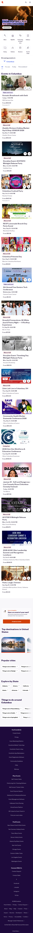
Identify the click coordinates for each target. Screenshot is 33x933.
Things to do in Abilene (9, 666)
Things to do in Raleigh (9, 671)
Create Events (16, 733)
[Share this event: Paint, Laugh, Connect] (28, 578)
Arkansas (14, 690)
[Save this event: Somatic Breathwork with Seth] (25, 88)
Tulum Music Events (16, 833)
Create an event (16, 621)
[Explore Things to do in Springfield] (19, 717)
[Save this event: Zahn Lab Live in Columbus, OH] (24, 381)
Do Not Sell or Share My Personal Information (16, 924)
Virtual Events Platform (16, 807)
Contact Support (16, 871)
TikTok (16, 895)
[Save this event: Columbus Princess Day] (24, 249)
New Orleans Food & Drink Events (16, 825)
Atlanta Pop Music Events (16, 841)
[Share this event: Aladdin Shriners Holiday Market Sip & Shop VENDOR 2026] (28, 120)
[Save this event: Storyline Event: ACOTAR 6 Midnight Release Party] (25, 153)
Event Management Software (16, 799)
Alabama (5, 686)
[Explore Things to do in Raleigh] (17, 670)
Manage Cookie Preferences (15, 920)
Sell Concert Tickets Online (16, 787)
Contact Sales (16, 875)
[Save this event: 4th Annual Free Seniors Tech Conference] (25, 280)
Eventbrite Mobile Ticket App (16, 745)
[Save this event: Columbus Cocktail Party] (24, 186)
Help (15, 908)
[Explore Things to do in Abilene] (17, 666)
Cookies (25, 916)
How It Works (7, 904)
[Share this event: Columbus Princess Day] (28, 249)
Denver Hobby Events (16, 837)
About (6, 908)
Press (25, 908)
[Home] (2, 2)
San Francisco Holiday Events (16, 829)
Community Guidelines (16, 761)
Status (25, 912)
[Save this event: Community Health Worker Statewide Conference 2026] (25, 411)
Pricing (16, 737)
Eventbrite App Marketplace (16, 753)
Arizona (15, 686)
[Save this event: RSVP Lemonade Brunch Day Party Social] (25, 216)
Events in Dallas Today (16, 853)
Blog (10, 908)
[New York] (13, 651)
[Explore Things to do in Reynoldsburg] (21, 708)
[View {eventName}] (16, 83)
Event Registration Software (16, 757)
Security (12, 912)
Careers (20, 908)
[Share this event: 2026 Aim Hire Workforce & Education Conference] (28, 441)
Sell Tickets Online (17, 779)
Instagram (16, 891)
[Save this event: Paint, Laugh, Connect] (24, 578)
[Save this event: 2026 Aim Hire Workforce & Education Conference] (24, 441)
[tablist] (14, 67)
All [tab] (2, 67)
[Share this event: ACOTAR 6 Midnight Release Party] (28, 510)
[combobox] (16, 61)
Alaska (4, 690)
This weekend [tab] (22, 67)
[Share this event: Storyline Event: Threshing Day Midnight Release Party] (29, 348)
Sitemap (16, 769)
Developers (19, 912)
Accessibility (18, 916)
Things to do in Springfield (10, 717)
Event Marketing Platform (16, 741)
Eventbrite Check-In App (16, 749)
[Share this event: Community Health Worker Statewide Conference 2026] (29, 411)
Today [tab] (14, 67)
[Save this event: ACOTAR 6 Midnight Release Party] (24, 510)
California (26, 686)
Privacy (11, 916)
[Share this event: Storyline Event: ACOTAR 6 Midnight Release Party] (29, 153)
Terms (5, 916)
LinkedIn (16, 887)
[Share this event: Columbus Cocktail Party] (28, 186)
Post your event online (16, 815)
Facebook (16, 883)
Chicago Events (16, 849)
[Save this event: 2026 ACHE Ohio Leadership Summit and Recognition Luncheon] (25, 543)
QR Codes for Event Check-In (17, 811)
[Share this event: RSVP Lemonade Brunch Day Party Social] (29, 216)
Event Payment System (16, 791)
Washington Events (16, 861)
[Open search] (26, 2)
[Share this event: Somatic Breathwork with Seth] (29, 88)
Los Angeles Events (16, 857)
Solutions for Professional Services (16, 795)
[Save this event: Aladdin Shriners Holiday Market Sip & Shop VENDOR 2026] (24, 120)
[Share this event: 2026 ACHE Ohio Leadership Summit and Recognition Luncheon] (29, 543)
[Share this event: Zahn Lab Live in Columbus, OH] (28, 381)
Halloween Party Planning (16, 803)
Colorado (25, 690)
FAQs (16, 765)
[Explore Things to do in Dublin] (17, 713)
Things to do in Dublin (8, 713)
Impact (6, 912)
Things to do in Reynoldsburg (10, 708)
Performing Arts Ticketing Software (16, 783)
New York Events (16, 845)
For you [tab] (7, 67)
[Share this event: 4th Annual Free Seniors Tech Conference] (29, 280)
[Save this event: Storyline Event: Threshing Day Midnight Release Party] (25, 348)
